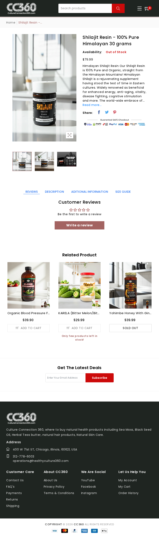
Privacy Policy (54, 487)
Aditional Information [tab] (89, 192)
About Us (50, 480)
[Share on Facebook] (99, 112)
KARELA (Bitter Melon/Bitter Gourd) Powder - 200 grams (79, 313)
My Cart (124, 487)
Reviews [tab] (31, 192)
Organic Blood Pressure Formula (28, 313)
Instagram (89, 493)
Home (10, 22)
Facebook (88, 487)
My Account (127, 480)
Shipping (12, 506)
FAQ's (10, 487)
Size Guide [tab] (123, 192)
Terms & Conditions (59, 493)
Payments (14, 493)
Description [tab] (54, 192)
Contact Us (15, 480)
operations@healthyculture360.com (41, 461)
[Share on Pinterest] (115, 112)
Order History (128, 493)
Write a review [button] (79, 225)
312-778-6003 (23, 456)
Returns (12, 499)
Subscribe (99, 378)
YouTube (88, 480)
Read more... (92, 105)
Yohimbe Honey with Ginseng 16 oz (130, 313)
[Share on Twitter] (107, 112)
